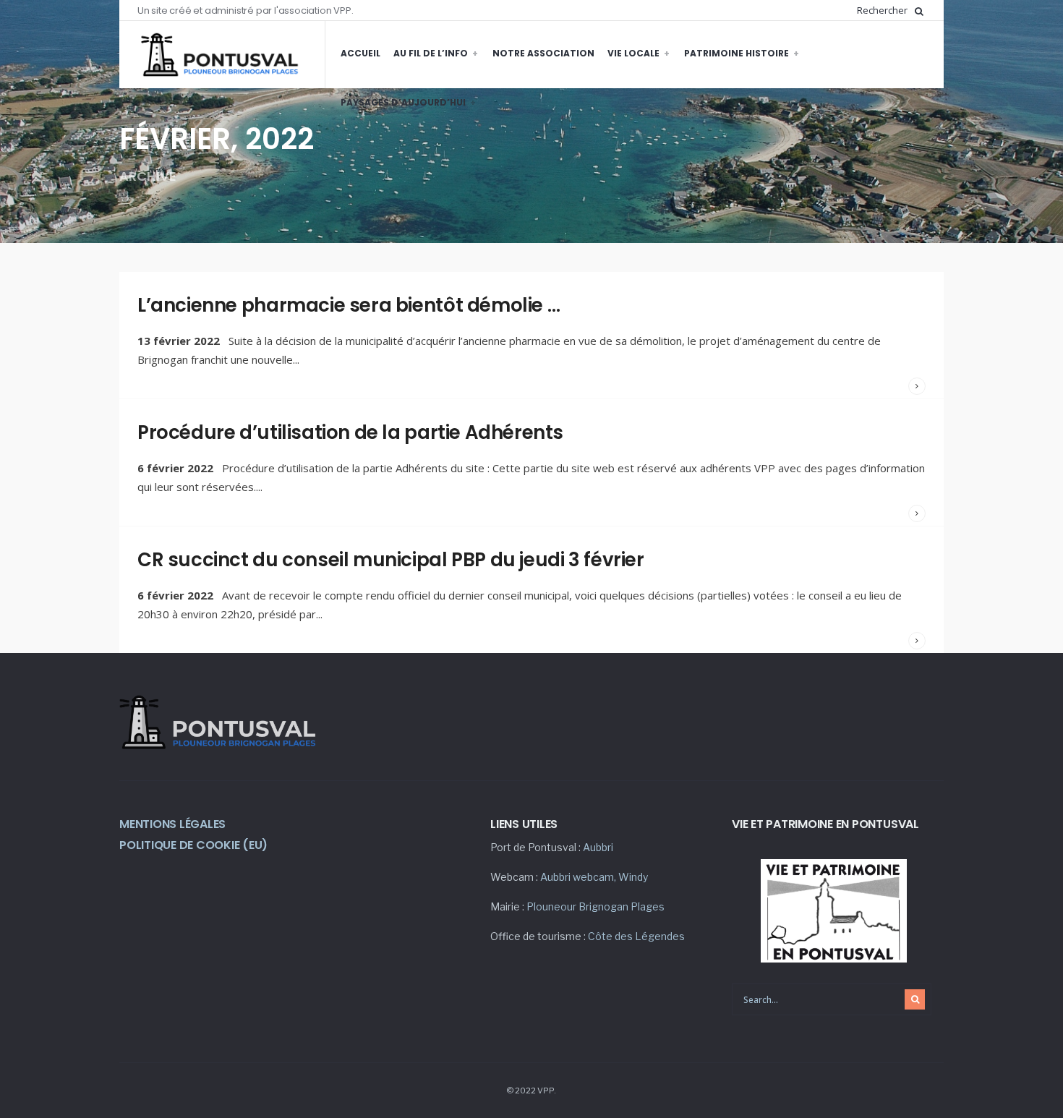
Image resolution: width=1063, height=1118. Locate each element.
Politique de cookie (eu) (193, 845)
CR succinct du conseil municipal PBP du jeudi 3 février (390, 560)
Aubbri (598, 847)
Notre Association (543, 53)
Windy (633, 877)
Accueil (360, 53)
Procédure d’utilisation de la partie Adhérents (350, 432)
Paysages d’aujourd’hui (403, 102)
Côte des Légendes (636, 936)
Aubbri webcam (577, 877)
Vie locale (633, 53)
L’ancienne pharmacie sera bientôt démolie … (348, 305)
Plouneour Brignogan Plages (595, 906)
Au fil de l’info (430, 53)
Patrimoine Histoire (736, 53)
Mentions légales (172, 824)
